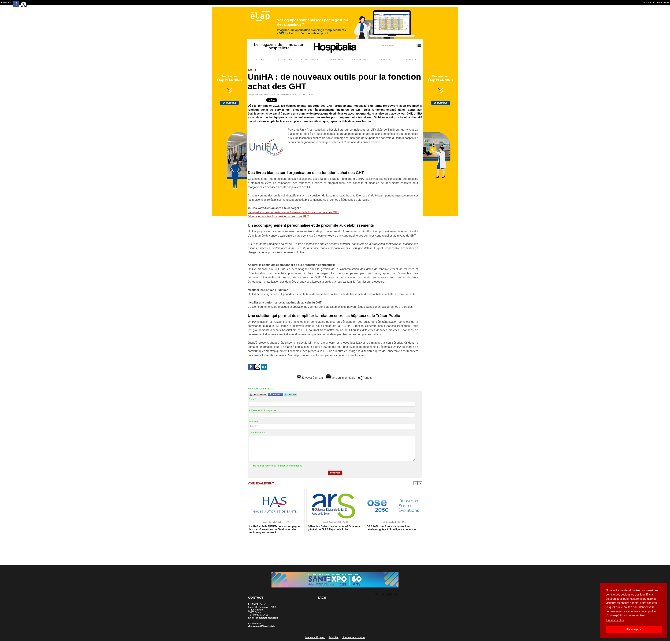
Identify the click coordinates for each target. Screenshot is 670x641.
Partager (367, 377)
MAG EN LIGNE (335, 59)
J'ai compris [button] (634, 629)
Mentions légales (315, 637)
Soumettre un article (353, 637)
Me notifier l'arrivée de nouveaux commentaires (277, 466)
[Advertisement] (335, 548)
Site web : (254, 421)
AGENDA (385, 59)
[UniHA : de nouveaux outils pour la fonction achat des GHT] (266, 129)
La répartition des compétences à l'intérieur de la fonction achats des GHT (293, 212)
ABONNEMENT (360, 59)
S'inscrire (646, 2)
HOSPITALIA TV (310, 59)
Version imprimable (343, 377)
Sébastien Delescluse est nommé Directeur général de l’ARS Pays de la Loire (334, 528)
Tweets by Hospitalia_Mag (386, 594)
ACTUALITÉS (284, 59)
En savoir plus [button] (615, 620)
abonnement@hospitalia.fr (261, 626)
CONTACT (410, 59)
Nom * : (253, 399)
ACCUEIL (259, 59)
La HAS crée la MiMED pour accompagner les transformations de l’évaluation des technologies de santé (275, 529)
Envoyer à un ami (312, 377)
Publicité (333, 637)
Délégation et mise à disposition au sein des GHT (278, 216)
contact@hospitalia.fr (267, 618)
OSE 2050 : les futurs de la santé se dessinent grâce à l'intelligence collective (391, 528)
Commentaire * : (257, 432)
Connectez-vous (661, 2)
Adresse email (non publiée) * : (264, 410)
